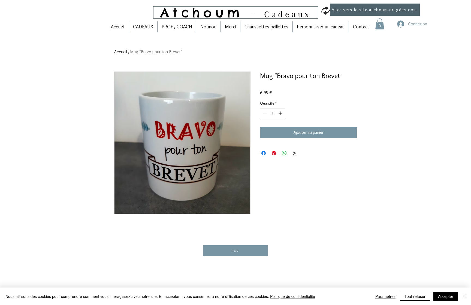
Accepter (445, 296)
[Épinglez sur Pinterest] (274, 153)
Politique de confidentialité (292, 296)
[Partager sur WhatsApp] (284, 153)
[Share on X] (294, 153)
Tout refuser (414, 296)
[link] (379, 23)
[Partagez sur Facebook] (263, 153)
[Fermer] (464, 296)
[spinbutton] (272, 113)
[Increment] (280, 113)
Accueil (120, 51)
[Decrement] (264, 113)
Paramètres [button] (385, 296)
